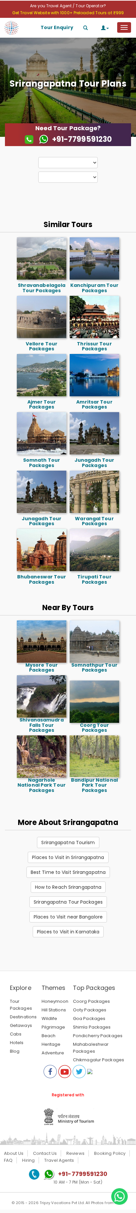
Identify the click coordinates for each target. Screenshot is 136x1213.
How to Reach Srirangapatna (68, 887)
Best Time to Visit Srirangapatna (68, 872)
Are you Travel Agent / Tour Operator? (68, 6)
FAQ (8, 1160)
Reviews (75, 1153)
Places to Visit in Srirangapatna (68, 857)
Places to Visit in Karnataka (68, 931)
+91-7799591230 (82, 1174)
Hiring (28, 1160)
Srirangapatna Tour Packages (68, 902)
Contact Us (45, 1153)
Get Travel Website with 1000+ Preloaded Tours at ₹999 (68, 13)
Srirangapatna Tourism (68, 842)
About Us (13, 1153)
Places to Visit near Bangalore (68, 917)
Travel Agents (59, 1160)
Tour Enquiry (57, 27)
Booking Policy (109, 1153)
